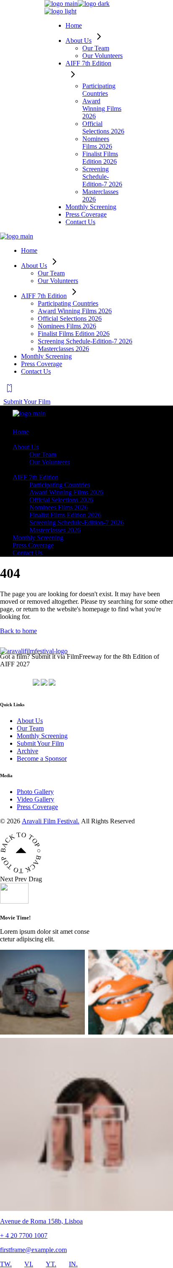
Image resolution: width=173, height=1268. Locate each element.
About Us (30, 720)
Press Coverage (37, 806)
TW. (6, 1264)
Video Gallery (35, 799)
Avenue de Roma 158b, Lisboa (41, 1221)
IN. (73, 1264)
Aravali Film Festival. (50, 821)
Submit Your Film (40, 743)
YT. (51, 1264)
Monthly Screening (42, 735)
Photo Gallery (35, 791)
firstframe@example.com (33, 1249)
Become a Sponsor (42, 758)
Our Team (30, 728)
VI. (28, 1264)
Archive (27, 751)
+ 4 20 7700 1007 (23, 1235)
